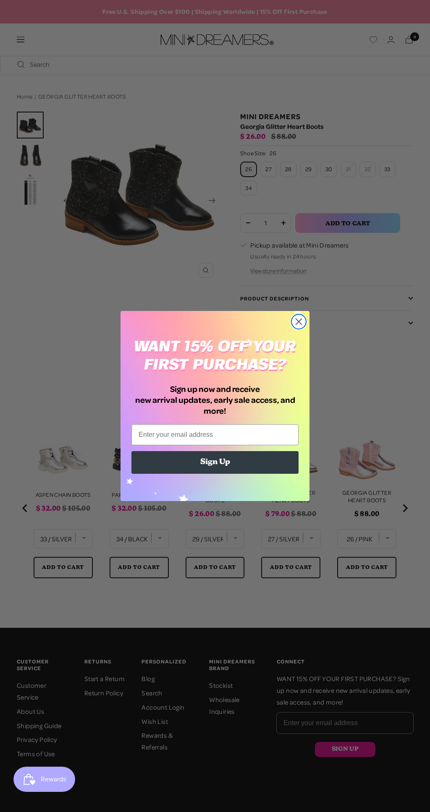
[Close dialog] (298, 321)
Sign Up (215, 462)
